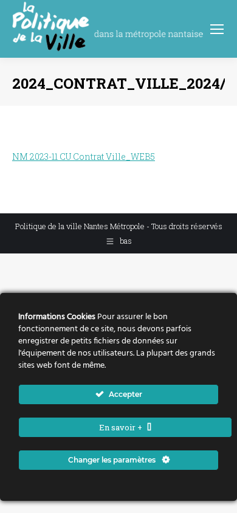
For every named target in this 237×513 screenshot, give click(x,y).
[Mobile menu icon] (217, 29)
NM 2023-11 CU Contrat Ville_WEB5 (83, 156)
